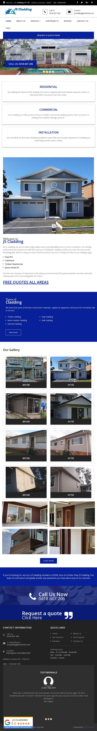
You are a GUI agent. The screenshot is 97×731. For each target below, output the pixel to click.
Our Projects (52, 21)
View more (13, 332)
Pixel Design (89, 727)
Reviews (67, 21)
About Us (20, 21)
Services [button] (35, 21)
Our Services (57, 637)
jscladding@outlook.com (18, 644)
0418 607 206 (13, 636)
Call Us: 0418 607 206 (21, 63)
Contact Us (82, 21)
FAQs (8, 28)
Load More (48, 561)
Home (8, 21)
